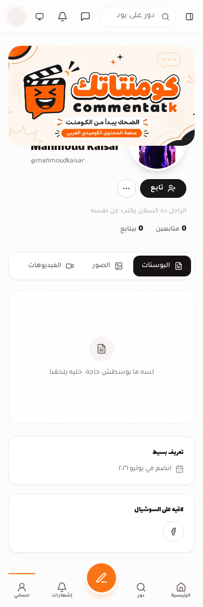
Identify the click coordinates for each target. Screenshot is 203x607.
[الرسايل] (85, 16)
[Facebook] (173, 531)
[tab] (162, 266)
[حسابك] (16, 16)
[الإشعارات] (62, 16)
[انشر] (101, 577)
